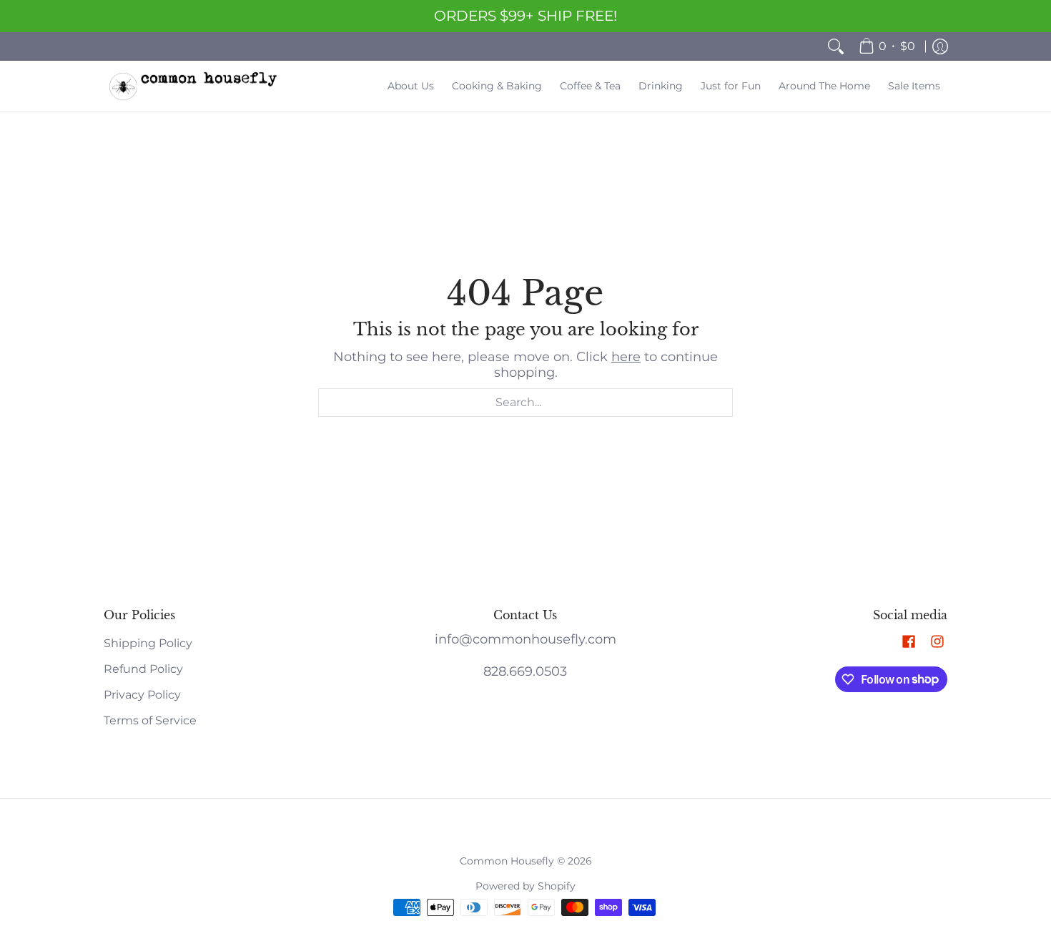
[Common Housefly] (193, 86)
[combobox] (525, 402)
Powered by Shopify (525, 886)
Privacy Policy (142, 694)
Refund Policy (143, 669)
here (626, 357)
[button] (909, 642)
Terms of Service (150, 720)
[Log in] (940, 46)
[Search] (836, 46)
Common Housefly (507, 861)
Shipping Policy (148, 643)
